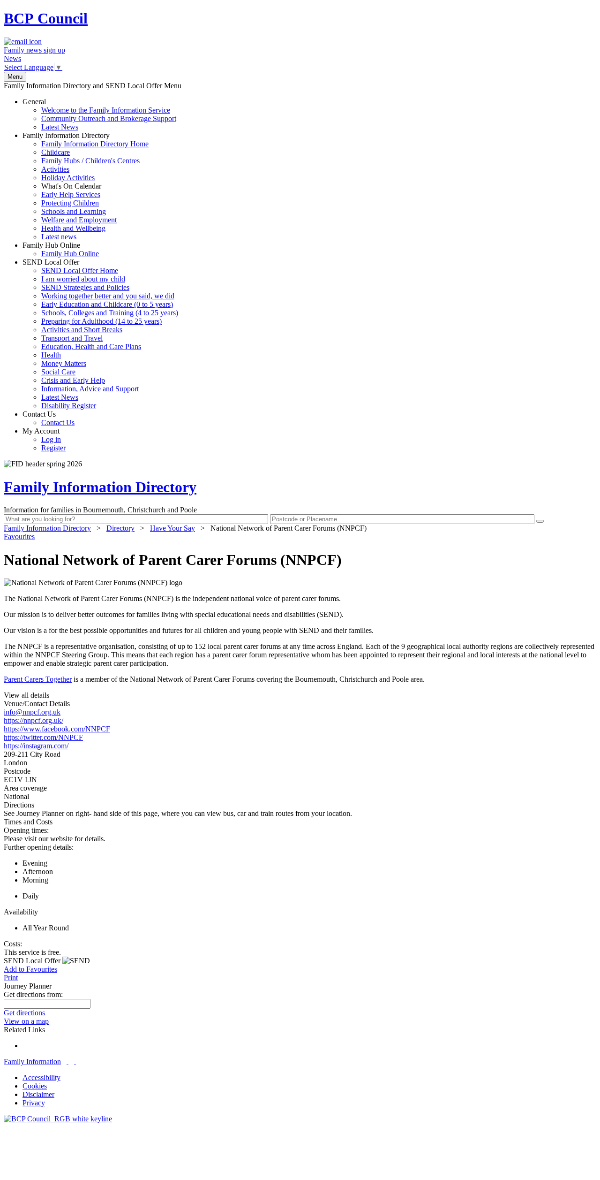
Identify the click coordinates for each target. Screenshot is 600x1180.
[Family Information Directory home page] (58, 1119)
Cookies (34, 1086)
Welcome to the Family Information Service (105, 110)
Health (51, 355)
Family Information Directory (85, 186)
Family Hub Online (60, 249)
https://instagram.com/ (36, 746)
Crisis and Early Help (73, 380)
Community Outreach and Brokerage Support (108, 118)
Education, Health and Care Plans (91, 346)
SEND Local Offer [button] (33, 961)
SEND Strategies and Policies (85, 287)
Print (11, 978)
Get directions (24, 1013)
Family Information (32, 1062)
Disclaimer (38, 1094)
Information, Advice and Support (90, 389)
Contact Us (48, 418)
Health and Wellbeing (73, 228)
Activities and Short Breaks (81, 330)
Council (46, 18)
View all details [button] (26, 695)
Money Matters (63, 363)
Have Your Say (172, 528)
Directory (120, 528)
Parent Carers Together (38, 679)
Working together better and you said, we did (107, 296)
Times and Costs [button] (28, 822)
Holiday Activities (68, 178)
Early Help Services (70, 194)
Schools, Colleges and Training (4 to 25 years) (109, 313)
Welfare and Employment (79, 220)
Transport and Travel (72, 338)
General (99, 114)
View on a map (26, 1021)
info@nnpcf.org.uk (32, 712)
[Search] (540, 521)
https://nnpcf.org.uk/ (33, 720)
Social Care (58, 372)
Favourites (19, 537)
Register (53, 448)
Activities (55, 169)
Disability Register (68, 406)
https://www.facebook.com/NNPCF (57, 729)
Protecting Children (70, 203)
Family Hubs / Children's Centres (90, 161)
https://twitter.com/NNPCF (43, 737)
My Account (44, 439)
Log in (51, 439)
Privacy (33, 1103)
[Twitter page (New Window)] (67, 1062)
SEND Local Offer (100, 334)
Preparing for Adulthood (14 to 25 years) (101, 321)
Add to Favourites (30, 969)
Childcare (55, 152)
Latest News (59, 127)
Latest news (58, 237)
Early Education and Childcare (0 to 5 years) (107, 304)
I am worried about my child (83, 279)
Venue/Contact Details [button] (37, 704)
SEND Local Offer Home (79, 270)
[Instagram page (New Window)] (75, 1062)
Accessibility (41, 1077)
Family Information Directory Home (95, 144)
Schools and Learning (73, 211)
